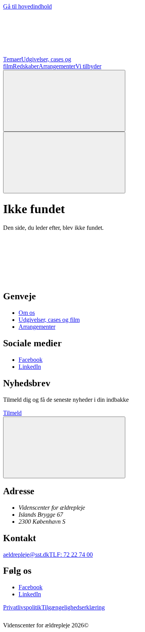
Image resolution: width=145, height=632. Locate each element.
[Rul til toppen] (64, 447)
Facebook (31, 359)
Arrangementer (57, 66)
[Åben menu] (64, 162)
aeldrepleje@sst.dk (26, 554)
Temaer (12, 59)
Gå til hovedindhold (27, 6)
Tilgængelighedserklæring (73, 607)
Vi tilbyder (88, 66)
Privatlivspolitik (22, 607)
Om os (27, 312)
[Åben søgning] (64, 101)
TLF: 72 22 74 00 (71, 554)
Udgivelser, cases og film (49, 319)
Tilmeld (12, 413)
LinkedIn (30, 366)
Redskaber (26, 66)
